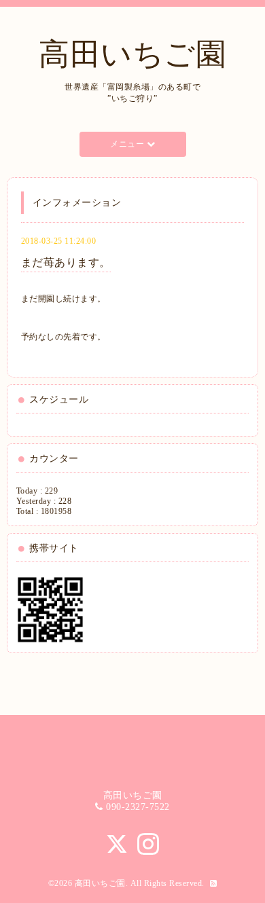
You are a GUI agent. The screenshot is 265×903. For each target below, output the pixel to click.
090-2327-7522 (138, 807)
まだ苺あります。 (66, 262)
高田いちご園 (132, 54)
